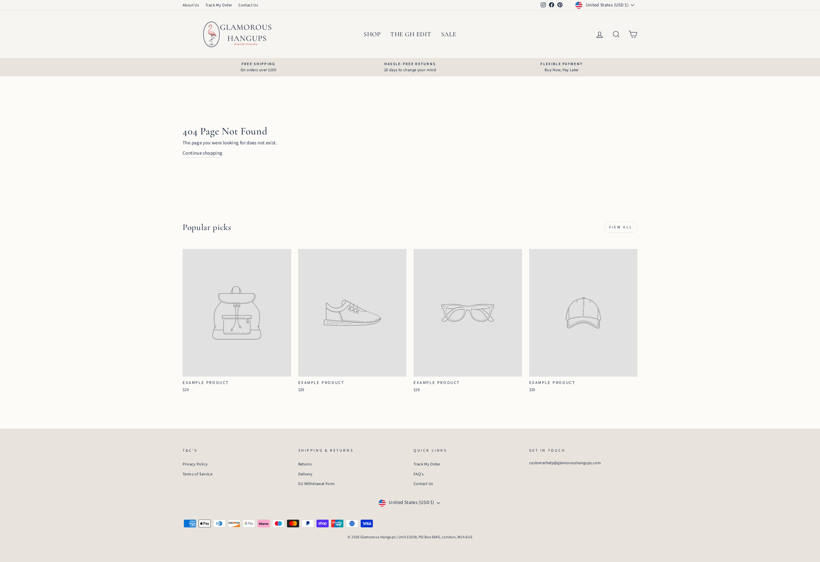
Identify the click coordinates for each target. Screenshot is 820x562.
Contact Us (248, 5)
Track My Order (218, 5)
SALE (448, 34)
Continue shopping (202, 153)
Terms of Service (197, 474)
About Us (191, 5)
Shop (372, 34)
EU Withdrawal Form (316, 484)
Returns (305, 464)
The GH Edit (410, 34)
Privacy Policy (195, 464)
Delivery (305, 474)
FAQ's (418, 474)
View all (621, 227)
